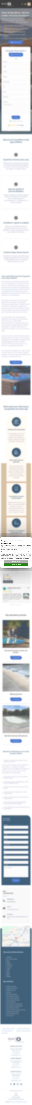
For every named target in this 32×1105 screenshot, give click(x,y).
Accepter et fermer (16, 564)
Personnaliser (16, 561)
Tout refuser (18, 1)
